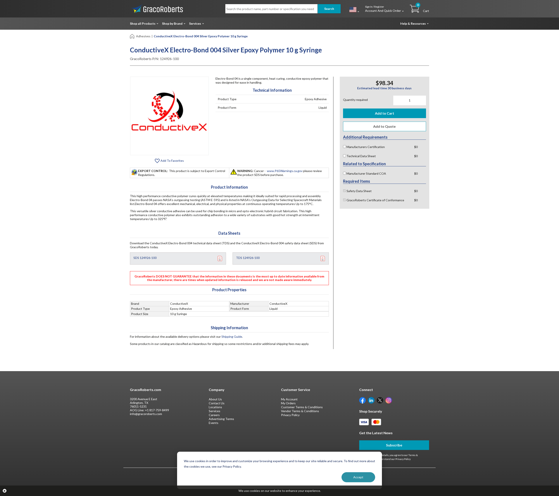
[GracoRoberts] (157, 8)
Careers (214, 415)
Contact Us (216, 403)
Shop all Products (142, 23)
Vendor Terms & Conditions (300, 411)
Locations (215, 407)
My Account (289, 399)
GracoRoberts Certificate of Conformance (375, 200)
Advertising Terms (221, 419)
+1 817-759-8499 (157, 410)
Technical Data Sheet (361, 156)
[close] (4, 490)
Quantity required (355, 100)
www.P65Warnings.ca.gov (284, 171)
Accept (358, 477)
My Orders (288, 403)
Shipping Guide (231, 336)
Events (213, 423)
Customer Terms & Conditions (302, 407)
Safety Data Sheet (359, 191)
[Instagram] (388, 400)
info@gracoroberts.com (146, 414)
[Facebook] (362, 400)
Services (195, 23)
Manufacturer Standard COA (366, 173)
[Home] (132, 36)
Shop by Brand (172, 23)
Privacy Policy (290, 415)
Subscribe (394, 445)
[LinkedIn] (371, 400)
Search (329, 8)
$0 (416, 147)
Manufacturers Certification (365, 147)
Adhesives (143, 36)
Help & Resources (413, 23)
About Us (215, 399)
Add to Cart (384, 113)
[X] (380, 400)
